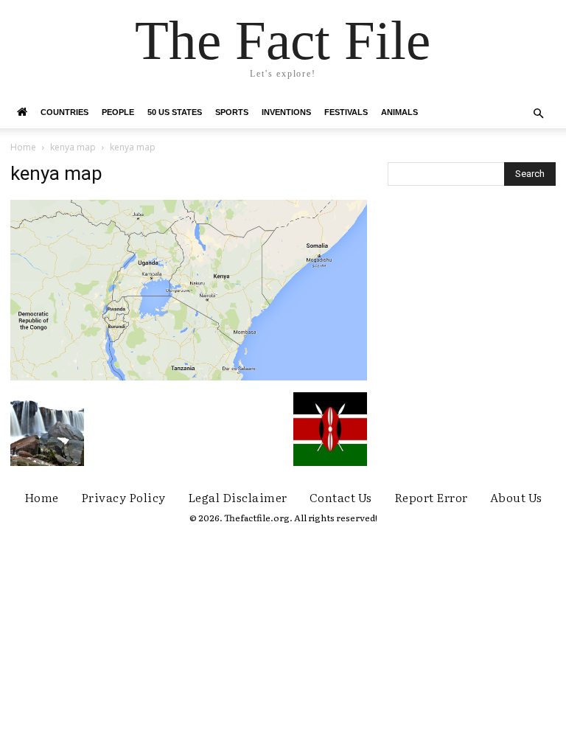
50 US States (174, 112)
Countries (64, 112)
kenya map (73, 147)
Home (23, 147)
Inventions (286, 112)
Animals (399, 112)
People (118, 112)
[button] (538, 114)
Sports (231, 112)
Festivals (346, 112)
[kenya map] (188, 377)
